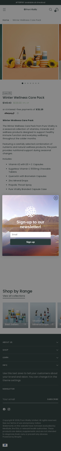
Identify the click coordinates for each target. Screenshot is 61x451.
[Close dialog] (56, 198)
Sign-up (30, 242)
